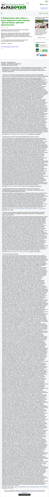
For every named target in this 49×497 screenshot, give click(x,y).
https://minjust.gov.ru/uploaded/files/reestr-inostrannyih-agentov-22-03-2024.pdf (27, 486)
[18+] (13, 6)
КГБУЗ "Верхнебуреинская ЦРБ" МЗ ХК (10, 46)
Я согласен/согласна (24, 494)
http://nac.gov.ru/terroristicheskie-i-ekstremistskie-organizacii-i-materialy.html (27, 208)
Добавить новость (42, 37)
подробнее (32, 490)
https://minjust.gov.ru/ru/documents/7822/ (18, 251)
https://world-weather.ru (44, 7)
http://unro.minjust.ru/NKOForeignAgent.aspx (19, 186)
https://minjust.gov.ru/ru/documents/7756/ (18, 134)
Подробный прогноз (44, 8)
